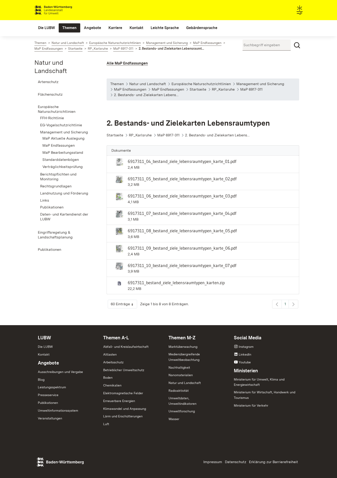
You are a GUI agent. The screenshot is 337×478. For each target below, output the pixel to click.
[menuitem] (46, 27)
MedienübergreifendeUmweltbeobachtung (184, 357)
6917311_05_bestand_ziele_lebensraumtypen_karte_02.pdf (182, 178)
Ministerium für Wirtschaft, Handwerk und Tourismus (264, 395)
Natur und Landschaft (184, 383)
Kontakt (44, 354)
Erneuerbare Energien (119, 401)
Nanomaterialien (180, 375)
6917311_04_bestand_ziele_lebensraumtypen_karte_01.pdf (182, 161)
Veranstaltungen (50, 418)
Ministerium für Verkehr (251, 405)
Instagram (246, 346)
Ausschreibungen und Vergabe (60, 372)
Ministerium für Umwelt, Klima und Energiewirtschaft (259, 382)
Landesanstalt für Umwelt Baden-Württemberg (61, 10)
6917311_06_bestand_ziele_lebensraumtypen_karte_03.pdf (182, 196)
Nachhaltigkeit (179, 367)
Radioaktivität (178, 390)
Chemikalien (112, 385)
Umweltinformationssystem (58, 410)
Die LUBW (45, 346)
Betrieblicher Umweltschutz (123, 370)
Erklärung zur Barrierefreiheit (273, 462)
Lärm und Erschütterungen (123, 416)
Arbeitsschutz (113, 362)
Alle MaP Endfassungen (127, 63)
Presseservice (48, 395)
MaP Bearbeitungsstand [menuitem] (62, 152)
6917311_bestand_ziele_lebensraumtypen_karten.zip (176, 282)
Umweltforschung (181, 411)
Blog (41, 379)
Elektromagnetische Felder (123, 393)
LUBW (44, 337)
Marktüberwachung (182, 346)
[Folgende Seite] (293, 304)
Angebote (48, 363)
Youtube (245, 362)
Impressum (212, 462)
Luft (106, 424)
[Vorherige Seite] (277, 304)
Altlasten (110, 354)
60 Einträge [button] (124, 305)
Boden (108, 377)
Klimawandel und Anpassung (124, 408)
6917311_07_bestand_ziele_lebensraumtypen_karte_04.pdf (182, 213)
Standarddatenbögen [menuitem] (60, 159)
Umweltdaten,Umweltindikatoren (182, 400)
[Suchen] (297, 45)
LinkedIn (245, 354)
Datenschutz (235, 462)
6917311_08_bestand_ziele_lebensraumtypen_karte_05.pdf (182, 230)
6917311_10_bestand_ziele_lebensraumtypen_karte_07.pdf (182, 265)
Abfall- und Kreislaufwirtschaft (126, 346)
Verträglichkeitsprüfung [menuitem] (62, 167)
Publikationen (48, 403)
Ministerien (246, 370)
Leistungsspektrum (52, 387)
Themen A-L (116, 337)
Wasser (173, 419)
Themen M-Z (182, 337)
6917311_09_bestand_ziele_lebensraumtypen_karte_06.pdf (182, 248)
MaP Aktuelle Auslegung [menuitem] (63, 138)
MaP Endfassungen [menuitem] (58, 145)
